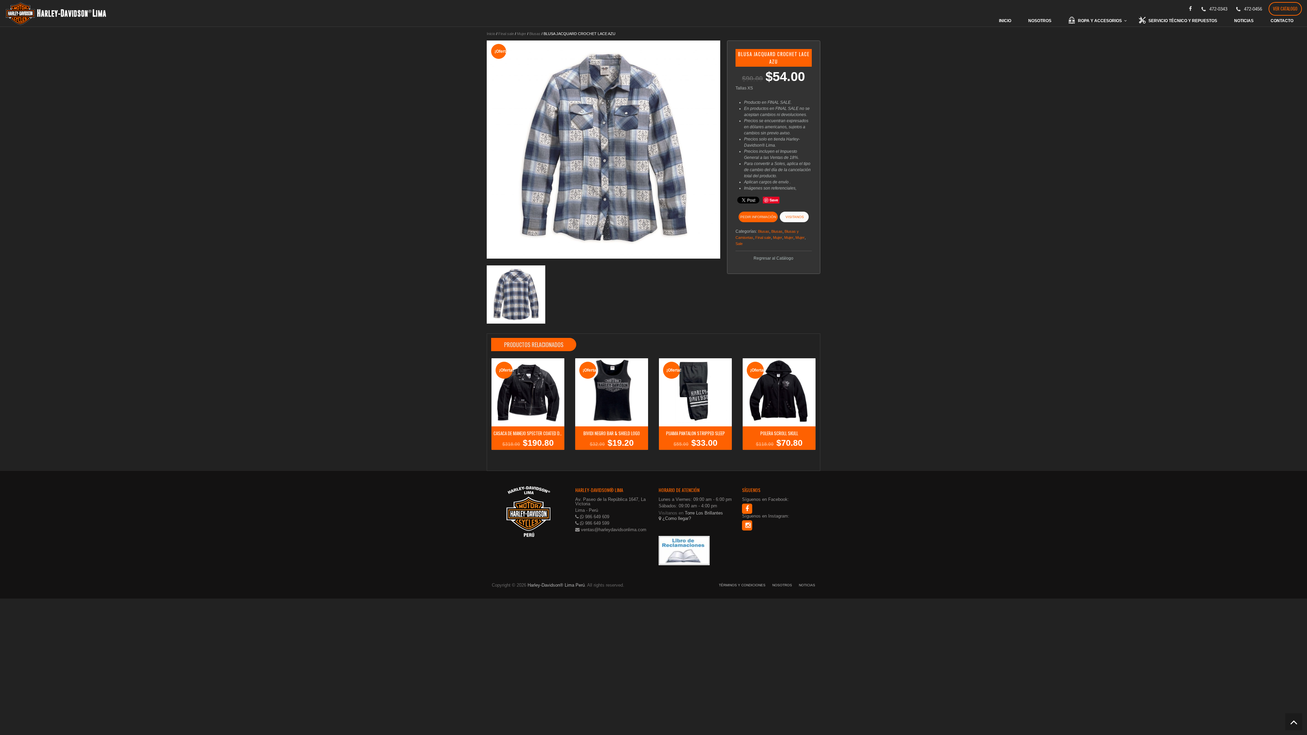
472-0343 (1218, 9)
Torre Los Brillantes (704, 513)
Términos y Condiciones (742, 585)
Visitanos (794, 217)
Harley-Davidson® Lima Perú (556, 585)
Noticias (807, 585)
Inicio (491, 34)
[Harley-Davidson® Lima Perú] (56, 13)
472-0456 (1253, 9)
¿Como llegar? (676, 518)
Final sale (506, 34)
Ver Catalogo (1285, 8)
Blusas (534, 34)
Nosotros (782, 585)
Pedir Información (758, 217)
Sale (739, 244)
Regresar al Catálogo (773, 258)
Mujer (521, 34)
